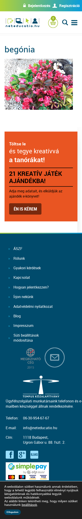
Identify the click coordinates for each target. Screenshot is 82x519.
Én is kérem (25, 209)
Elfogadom (12, 512)
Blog (17, 315)
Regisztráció (69, 5)
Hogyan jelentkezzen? (31, 287)
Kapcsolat (21, 277)
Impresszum (23, 325)
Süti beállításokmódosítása (26, 338)
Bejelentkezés (39, 5)
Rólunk (19, 258)
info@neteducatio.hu (40, 427)
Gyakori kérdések (27, 267)
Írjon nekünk (23, 296)
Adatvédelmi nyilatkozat (33, 306)
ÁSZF (17, 248)
